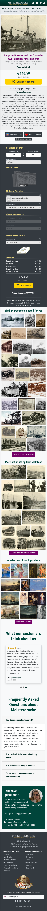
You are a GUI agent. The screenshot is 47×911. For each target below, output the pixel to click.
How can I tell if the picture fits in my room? (21, 756)
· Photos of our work (31, 862)
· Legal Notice (7, 857)
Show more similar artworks (23, 454)
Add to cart (25, 285)
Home (4, 9)
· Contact (6, 854)
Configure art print (25, 81)
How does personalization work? (19, 720)
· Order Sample (29, 868)
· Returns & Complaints (10, 868)
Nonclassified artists (23, 9)
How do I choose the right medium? (21, 765)
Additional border (11, 159)
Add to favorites (34, 134)
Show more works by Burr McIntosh (23, 553)
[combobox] (23, 162)
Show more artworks (23, 622)
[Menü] (2, 3)
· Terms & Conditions (9, 860)
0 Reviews (28, 139)
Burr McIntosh (36, 9)
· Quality (27, 860)
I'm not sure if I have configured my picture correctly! (20, 775)
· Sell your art (29, 857)
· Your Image (29, 854)
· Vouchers (28, 865)
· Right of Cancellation (10, 865)
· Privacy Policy (8, 862)
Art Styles (11, 9)
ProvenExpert (16, 678)
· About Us (6, 871)
